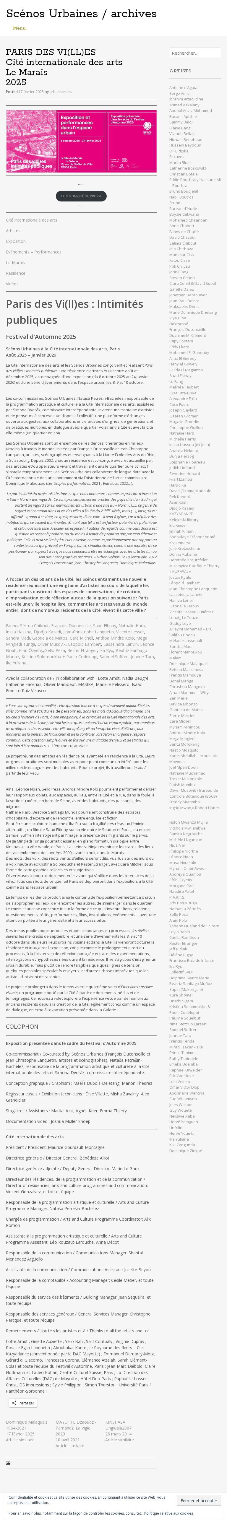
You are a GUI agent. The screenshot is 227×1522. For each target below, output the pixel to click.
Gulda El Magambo (186, 370)
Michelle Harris (182, 439)
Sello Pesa (55, 650)
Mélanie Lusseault (185, 640)
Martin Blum (180, 162)
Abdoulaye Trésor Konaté (192, 536)
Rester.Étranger (82, 650)
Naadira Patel (181, 891)
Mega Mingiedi (182, 738)
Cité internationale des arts (31, 220)
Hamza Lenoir (181, 600)
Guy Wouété (180, 1110)
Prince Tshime (181, 1052)
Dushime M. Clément (188, 335)
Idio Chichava (181, 248)
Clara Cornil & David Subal (192, 283)
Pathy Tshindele (183, 1058)
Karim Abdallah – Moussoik (193, 755)
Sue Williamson (183, 1098)
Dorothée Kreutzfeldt (188, 559)
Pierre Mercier (182, 715)
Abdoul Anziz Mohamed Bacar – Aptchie (190, 113)
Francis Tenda (181, 1041)
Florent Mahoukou (185, 652)
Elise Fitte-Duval (183, 393)
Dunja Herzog (181, 456)
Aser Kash (178, 502)
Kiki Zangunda (182, 1144)
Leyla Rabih (179, 931)
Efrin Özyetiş (31, 650)
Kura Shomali (181, 995)
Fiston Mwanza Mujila (188, 822)
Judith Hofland (182, 467)
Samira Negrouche (186, 833)
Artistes (13, 230)
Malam (175, 658)
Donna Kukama (183, 554)
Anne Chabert (181, 225)
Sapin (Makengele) (186, 989)
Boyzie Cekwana (184, 214)
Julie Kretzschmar (184, 548)
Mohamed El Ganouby (189, 352)
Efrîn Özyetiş (180, 879)
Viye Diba (177, 318)
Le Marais (15, 262)
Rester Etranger (183, 943)
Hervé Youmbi (181, 1133)
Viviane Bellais (182, 133)
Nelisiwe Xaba (182, 1116)
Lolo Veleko (179, 1081)
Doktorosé (178, 323)
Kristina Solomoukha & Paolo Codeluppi (189, 1009)
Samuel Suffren (114, 656)
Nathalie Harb (132, 625)
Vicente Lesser (130, 632)
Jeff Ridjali (178, 949)
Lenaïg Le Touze (184, 617)
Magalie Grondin (184, 421)
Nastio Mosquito (184, 750)
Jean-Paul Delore (184, 300)
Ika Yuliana (16, 663)
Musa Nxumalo (182, 862)
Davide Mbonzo (183, 704)
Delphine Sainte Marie (189, 977)
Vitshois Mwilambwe (187, 828)
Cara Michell (81, 638)
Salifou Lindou (182, 635)
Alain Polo (178, 920)
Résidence (15, 273)
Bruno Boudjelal (183, 191)
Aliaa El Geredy (183, 358)
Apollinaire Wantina (187, 1093)
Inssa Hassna (18, 632)
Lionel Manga (181, 681)
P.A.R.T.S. (177, 897)
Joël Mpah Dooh (183, 767)
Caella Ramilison (184, 937)
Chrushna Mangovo (187, 686)
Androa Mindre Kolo (114, 638)
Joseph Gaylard (183, 410)
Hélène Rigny (181, 954)
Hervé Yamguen (183, 1121)
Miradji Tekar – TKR (186, 1047)
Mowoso (177, 761)
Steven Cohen (182, 277)
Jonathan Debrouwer (188, 294)
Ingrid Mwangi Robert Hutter (194, 807)
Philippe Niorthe (183, 851)
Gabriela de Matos (49, 638)
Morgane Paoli (182, 885)
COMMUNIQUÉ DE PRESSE (81, 196)
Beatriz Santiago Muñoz (190, 983)
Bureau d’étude (183, 208)
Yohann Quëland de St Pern (194, 926)
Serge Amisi (179, 93)
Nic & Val (177, 845)
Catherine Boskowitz (187, 168)
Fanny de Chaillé (184, 231)
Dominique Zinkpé (185, 1150)
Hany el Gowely (183, 364)
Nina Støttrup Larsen (187, 1024)
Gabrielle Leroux (184, 606)
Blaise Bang (179, 128)
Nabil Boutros (181, 197)
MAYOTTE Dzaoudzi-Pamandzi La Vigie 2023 (76, 1428)
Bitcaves (176, 156)
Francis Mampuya (185, 675)
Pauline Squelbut (184, 1018)
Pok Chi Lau (179, 266)
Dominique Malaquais (189, 663)
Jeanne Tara (142, 656)
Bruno (12, 625)
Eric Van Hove (181, 1075)
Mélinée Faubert (184, 387)
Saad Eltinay (104, 625)
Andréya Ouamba (185, 874)
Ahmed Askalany (184, 105)
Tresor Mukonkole (185, 778)
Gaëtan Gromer (183, 416)
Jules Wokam (180, 1104)
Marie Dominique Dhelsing (193, 312)
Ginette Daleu (181, 289)
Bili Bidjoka (179, 151)
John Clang (178, 271)
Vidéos (12, 284)
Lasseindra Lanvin (120, 644)
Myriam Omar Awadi (187, 868)
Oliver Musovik (52, 644)
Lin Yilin (175, 1127)
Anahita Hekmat (183, 450)
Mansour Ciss (181, 254)
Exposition (16, 241)
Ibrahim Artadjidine (186, 99)
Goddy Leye (180, 623)
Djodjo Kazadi (47, 632)
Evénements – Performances (33, 252)
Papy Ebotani (181, 341)
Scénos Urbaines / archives (81, 13)
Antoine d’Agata (183, 87)
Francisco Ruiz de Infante (191, 960)
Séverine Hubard (184, 473)
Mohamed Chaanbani (188, 220)
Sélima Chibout (34, 625)
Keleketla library (184, 519)
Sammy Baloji (181, 122)
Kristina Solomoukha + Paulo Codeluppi (59, 656)
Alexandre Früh (183, 398)
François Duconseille (71, 625)
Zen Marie (178, 698)
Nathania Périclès (185, 908)
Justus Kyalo (180, 577)
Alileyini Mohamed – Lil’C (191, 629)
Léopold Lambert (84, 644)
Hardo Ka (177, 485)
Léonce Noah (181, 856)
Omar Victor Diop (184, 1087)
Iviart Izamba (180, 479)
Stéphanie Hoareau (187, 462)
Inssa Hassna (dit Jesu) (189, 444)
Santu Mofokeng (184, 744)
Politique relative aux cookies (168, 1513)
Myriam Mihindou (184, 727)
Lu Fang (176, 381)
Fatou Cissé (179, 260)
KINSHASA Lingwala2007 (118, 1425)
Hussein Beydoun (185, 145)
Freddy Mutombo (184, 801)
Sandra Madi (18, 638)
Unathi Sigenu (181, 1001)
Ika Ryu (106, 650)
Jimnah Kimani (181, 531)
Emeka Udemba (183, 1064)
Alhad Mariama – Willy (189, 692)
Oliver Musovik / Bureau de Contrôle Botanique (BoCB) (193, 793)
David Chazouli (183, 237)
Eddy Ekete (179, 346)
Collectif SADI (181, 972)
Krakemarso (180, 542)
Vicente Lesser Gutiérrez (191, 611)
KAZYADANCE (181, 513)
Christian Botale (183, 174)
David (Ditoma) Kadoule (190, 490)
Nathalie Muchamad (187, 773)
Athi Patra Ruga (183, 902)
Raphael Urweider (185, 1070)
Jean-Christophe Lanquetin (88, 632)
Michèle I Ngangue (185, 839)
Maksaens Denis (184, 306)
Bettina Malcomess (186, 669)
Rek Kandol (179, 496)
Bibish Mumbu (182, 784)
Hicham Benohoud (185, 139)
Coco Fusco (179, 404)
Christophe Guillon (186, 427)
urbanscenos (61, 91)
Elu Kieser (178, 525)
